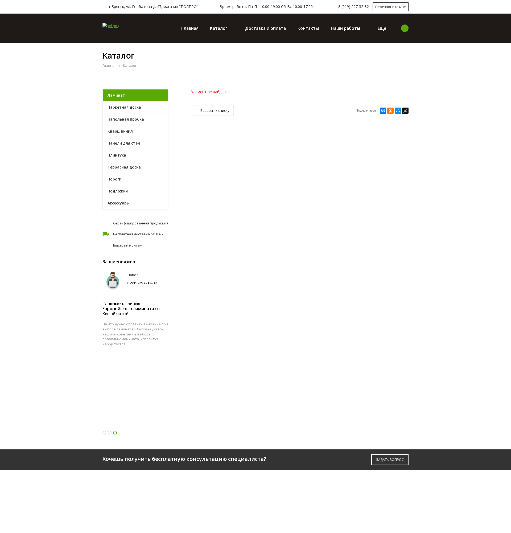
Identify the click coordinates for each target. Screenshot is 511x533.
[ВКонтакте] (383, 111)
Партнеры (191, 493)
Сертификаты (196, 502)
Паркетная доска (124, 107)
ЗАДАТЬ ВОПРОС (390, 459)
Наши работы (345, 28)
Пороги (114, 179)
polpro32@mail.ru (360, 507)
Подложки (118, 191)
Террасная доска (124, 167)
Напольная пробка (126, 119)
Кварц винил (120, 131)
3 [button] (115, 432)
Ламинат (116, 95)
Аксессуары (119, 203)
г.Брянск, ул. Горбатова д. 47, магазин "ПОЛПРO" (153, 6)
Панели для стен (124, 143)
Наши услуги (273, 502)
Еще (382, 28)
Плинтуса (117, 155)
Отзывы (189, 510)
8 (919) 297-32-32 (353, 6)
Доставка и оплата (265, 28)
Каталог (218, 28)
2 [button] (110, 432)
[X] (405, 111)
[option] (135, 395)
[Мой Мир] (398, 111)
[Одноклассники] (390, 111)
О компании (194, 484)
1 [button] (104, 432)
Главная (190, 28)
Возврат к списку (214, 110)
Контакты (308, 28)
